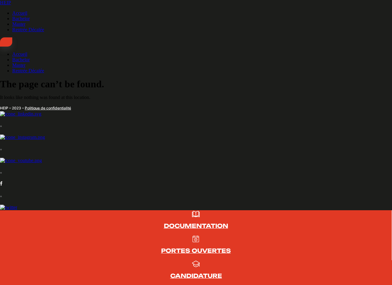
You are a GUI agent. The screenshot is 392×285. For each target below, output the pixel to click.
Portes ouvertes (196, 250)
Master (18, 24)
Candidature (196, 275)
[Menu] (6, 42)
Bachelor (21, 18)
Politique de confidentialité (48, 108)
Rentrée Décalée (28, 29)
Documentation (196, 226)
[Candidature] (196, 266)
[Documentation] (196, 216)
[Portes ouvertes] (196, 241)
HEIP (5, 2)
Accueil (19, 13)
